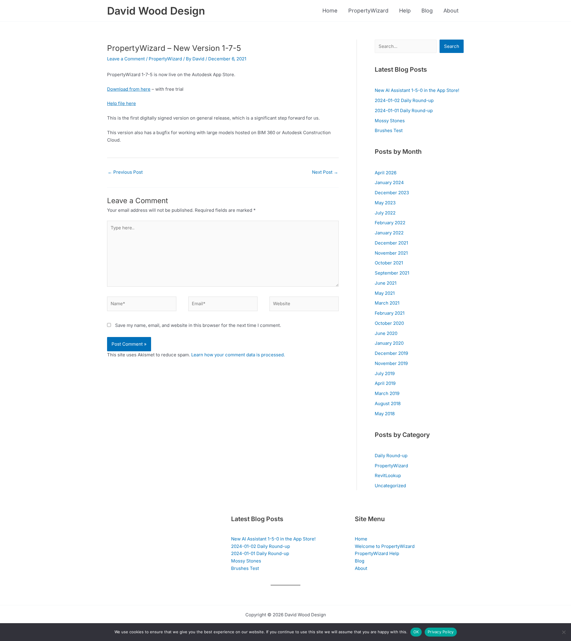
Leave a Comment (126, 59)
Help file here (121, 103)
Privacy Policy (441, 631)
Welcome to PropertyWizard (385, 546)
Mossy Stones (390, 120)
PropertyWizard (368, 10)
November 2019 (391, 363)
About (451, 10)
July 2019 (385, 373)
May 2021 (385, 293)
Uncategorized (390, 485)
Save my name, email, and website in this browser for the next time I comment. (198, 325)
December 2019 (391, 353)
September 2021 (392, 273)
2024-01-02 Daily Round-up (404, 100)
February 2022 (390, 222)
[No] (564, 632)
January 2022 (389, 233)
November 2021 (391, 253)
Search (451, 46)
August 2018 (388, 403)
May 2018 (385, 413)
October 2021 (389, 263)
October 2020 (389, 323)
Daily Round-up (391, 455)
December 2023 (392, 192)
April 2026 (385, 172)
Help (405, 10)
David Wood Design (156, 10)
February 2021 (389, 313)
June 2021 (385, 283)
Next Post (325, 172)
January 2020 (389, 343)
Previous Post (125, 172)
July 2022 (385, 213)
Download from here (128, 89)
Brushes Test (389, 130)
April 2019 (385, 383)
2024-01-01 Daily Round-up (404, 110)
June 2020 (386, 333)
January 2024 (389, 182)
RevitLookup (388, 475)
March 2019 (387, 393)
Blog (427, 10)
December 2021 (391, 243)
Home (330, 10)
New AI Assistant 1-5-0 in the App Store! (417, 90)
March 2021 (387, 303)
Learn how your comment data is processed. (238, 355)
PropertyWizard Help (377, 553)
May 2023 (385, 203)
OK (416, 631)
